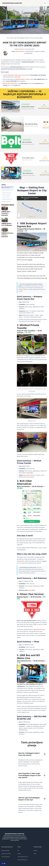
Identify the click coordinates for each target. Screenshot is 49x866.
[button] (45, 3)
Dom (8, 38)
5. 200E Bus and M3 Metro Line (7, 199)
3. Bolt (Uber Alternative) (6, 194)
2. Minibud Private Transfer (6, 192)
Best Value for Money (31, 124)
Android (21, 289)
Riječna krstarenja (5, 850)
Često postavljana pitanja (6, 201)
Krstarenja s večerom (6, 853)
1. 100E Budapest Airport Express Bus (7, 190)
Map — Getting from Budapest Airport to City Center (7, 187)
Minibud (19, 355)
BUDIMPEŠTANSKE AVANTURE (12, 3)
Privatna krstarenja (5, 856)
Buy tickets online (28, 475)
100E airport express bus (15, 75)
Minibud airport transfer (23, 79)
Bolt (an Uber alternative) (10, 83)
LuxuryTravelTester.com (22, 859)
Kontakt (19, 853)
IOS (25, 289)
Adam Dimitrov (20, 51)
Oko (18, 850)
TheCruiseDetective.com (22, 856)
